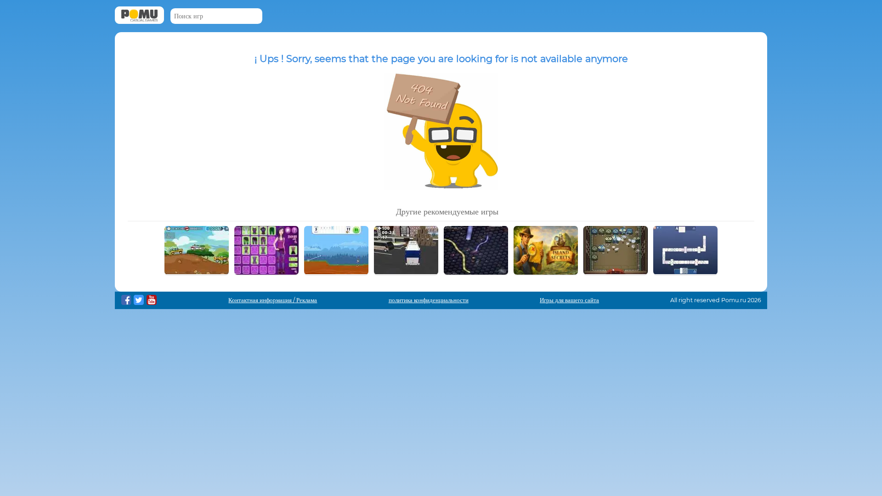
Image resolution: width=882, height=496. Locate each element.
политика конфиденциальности (429, 300)
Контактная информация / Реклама (272, 300)
